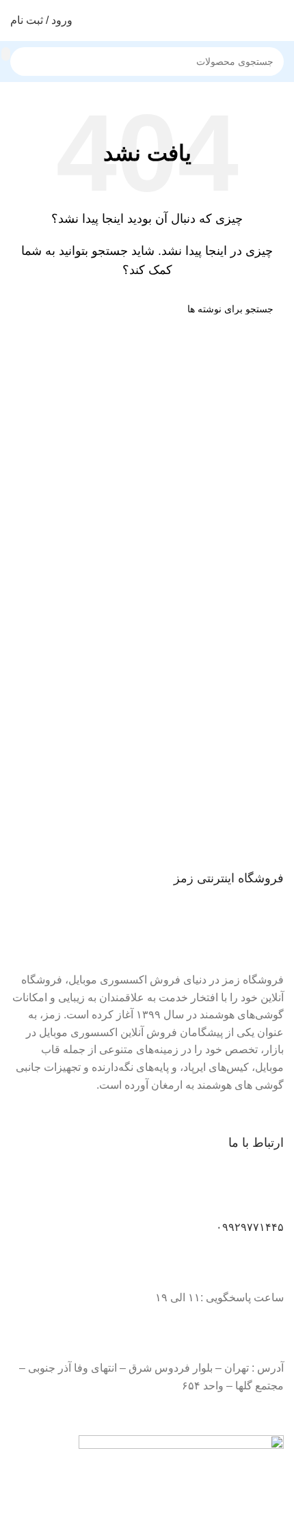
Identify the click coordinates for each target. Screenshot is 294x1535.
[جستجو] (5, 54)
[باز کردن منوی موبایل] (278, 20)
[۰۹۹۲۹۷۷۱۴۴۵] (267, 1196)
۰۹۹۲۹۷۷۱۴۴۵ (250, 1227)
